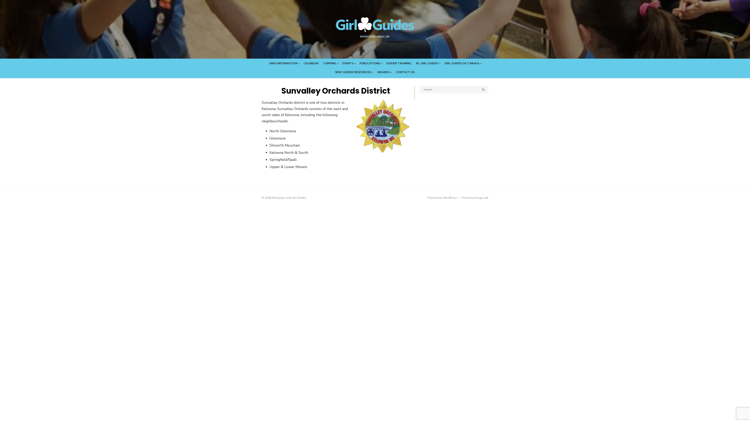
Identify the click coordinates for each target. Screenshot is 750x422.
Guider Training (398, 63)
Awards (383, 72)
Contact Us (405, 72)
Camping (329, 63)
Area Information (283, 63)
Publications (370, 63)
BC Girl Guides (427, 63)
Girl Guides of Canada (461, 63)
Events (347, 63)
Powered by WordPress (442, 198)
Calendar (311, 63)
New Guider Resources (353, 72)
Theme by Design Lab (474, 198)
